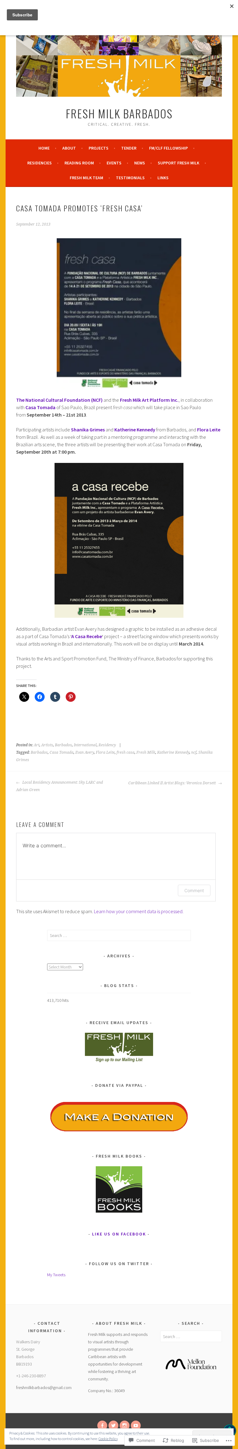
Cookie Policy (108, 1438)
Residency (107, 745)
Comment (194, 890)
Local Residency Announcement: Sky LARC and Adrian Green (59, 786)
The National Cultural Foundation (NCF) (60, 400)
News (139, 163)
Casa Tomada (40, 407)
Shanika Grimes (88, 429)
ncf (193, 752)
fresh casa (125, 752)
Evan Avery (84, 752)
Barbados (63, 745)
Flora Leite (208, 429)
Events (114, 163)
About (69, 148)
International (85, 745)
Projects (98, 148)
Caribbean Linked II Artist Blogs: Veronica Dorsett (172, 783)
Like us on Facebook (119, 1234)
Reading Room (79, 163)
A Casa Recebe (86, 636)
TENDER (128, 148)
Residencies (39, 163)
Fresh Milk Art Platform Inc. (149, 400)
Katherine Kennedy (134, 429)
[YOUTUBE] (136, 1425)
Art (36, 745)
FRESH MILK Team (86, 177)
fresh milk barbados (119, 113)
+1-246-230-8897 (31, 1376)
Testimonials (130, 177)
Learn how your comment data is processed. (138, 911)
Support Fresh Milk (178, 163)
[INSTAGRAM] (125, 1425)
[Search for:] (119, 935)
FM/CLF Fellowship (168, 148)
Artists (47, 745)
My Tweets (56, 1274)
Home (44, 148)
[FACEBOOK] (102, 1425)
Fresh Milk (145, 752)
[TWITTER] (113, 1425)
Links (163, 177)
